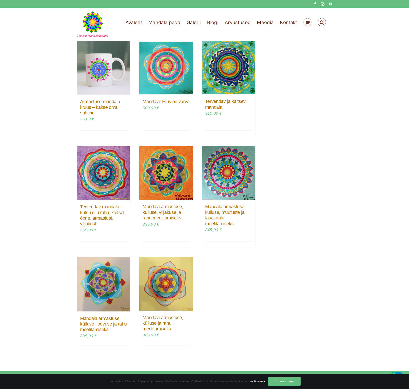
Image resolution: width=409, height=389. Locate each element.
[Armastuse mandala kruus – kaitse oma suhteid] (103, 68)
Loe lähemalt (257, 381)
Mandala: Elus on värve (166, 101)
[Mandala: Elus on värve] (166, 68)
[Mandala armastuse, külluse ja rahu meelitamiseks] (166, 284)
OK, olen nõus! (284, 381)
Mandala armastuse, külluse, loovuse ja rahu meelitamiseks (103, 324)
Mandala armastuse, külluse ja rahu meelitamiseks (163, 323)
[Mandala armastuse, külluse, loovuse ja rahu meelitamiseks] (103, 284)
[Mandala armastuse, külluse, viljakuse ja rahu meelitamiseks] (166, 173)
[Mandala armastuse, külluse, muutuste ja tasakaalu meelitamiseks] (228, 173)
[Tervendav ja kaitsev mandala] (228, 67)
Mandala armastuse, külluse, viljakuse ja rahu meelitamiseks (163, 212)
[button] (322, 22)
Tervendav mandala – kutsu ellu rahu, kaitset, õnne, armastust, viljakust (103, 215)
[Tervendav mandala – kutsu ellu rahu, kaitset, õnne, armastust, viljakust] (103, 173)
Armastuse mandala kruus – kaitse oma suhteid (100, 107)
